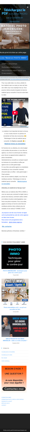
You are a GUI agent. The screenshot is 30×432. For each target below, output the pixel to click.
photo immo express (15, 222)
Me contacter (7, 226)
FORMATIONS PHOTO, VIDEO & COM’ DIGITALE (13, 399)
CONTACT (4, 405)
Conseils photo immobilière (8, 351)
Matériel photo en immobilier (15, 144)
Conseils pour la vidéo (7, 354)
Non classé (4, 357)
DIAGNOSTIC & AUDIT (7, 401)
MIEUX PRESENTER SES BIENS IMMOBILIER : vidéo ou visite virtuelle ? (15, 339)
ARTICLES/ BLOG (6, 403)
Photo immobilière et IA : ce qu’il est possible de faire (15, 308)
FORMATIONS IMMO (6, 397)
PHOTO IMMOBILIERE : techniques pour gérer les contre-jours (15, 271)
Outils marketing (5, 361)
